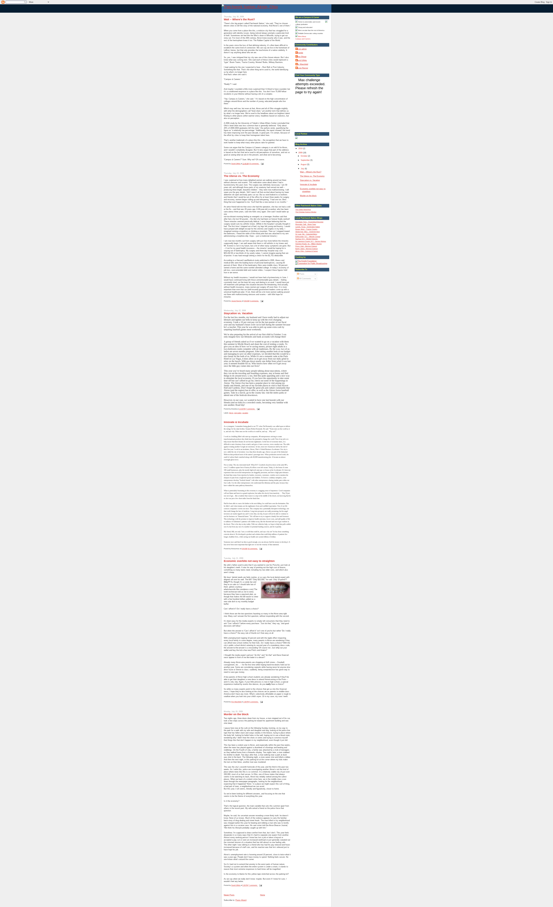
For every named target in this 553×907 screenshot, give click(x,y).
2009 (300, 153)
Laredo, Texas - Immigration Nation (307, 227)
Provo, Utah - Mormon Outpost (306, 246)
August (304, 164)
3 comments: (254, 301)
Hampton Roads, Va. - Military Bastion (308, 244)
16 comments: (253, 548)
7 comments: (250, 409)
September (305, 160)
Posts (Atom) (241, 900)
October (304, 156)
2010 (300, 148)
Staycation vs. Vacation (238, 313)
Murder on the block (236, 714)
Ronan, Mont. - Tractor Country (306, 229)
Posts (301, 274)
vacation (245, 413)
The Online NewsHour (303, 209)
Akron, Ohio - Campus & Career (306, 251)
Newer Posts (229, 895)
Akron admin (301, 49)
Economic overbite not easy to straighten (249, 561)
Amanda (299, 53)
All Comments (305, 278)
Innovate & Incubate (236, 422)
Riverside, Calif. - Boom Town (305, 224)
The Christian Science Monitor (305, 212)
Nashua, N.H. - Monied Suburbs (306, 239)
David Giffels (301, 60)
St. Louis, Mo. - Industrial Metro (306, 234)
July (303, 169)
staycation (237, 413)
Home (262, 895)
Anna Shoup (301, 57)
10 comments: (254, 164)
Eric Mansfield (302, 64)
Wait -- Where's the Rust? (239, 19)
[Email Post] (262, 164)
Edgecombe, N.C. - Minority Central (307, 236)
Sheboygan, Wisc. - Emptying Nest (307, 232)
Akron (231, 413)
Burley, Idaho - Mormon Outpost (306, 249)
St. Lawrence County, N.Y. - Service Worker (310, 241)
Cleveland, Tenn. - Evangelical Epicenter (309, 222)
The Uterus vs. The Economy (241, 176)
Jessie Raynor (302, 68)
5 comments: (254, 702)
